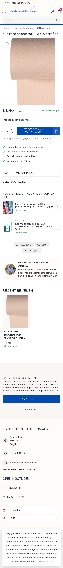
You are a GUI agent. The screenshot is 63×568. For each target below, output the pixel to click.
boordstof (24, 244)
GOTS (42, 244)
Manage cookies (44, 561)
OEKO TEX (31, 250)
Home (6, 28)
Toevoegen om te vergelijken (16, 138)
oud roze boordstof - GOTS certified (32, 28)
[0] (59, 11)
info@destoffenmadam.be (39, 272)
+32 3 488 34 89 (39, 269)
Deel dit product (42, 138)
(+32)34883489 (18, 453)
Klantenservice (31, 399)
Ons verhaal (31, 409)
